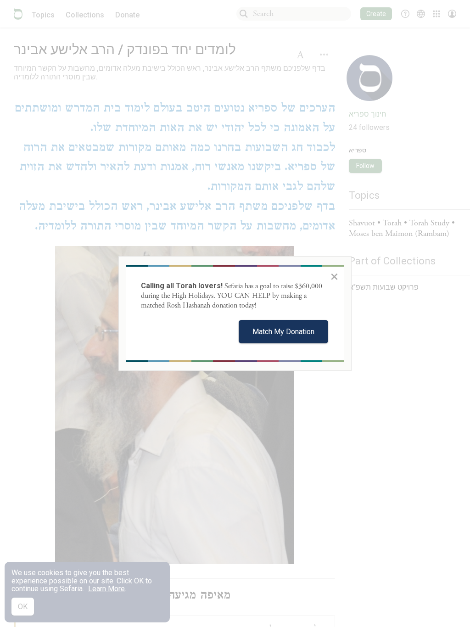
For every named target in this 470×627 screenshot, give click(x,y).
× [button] (334, 276)
